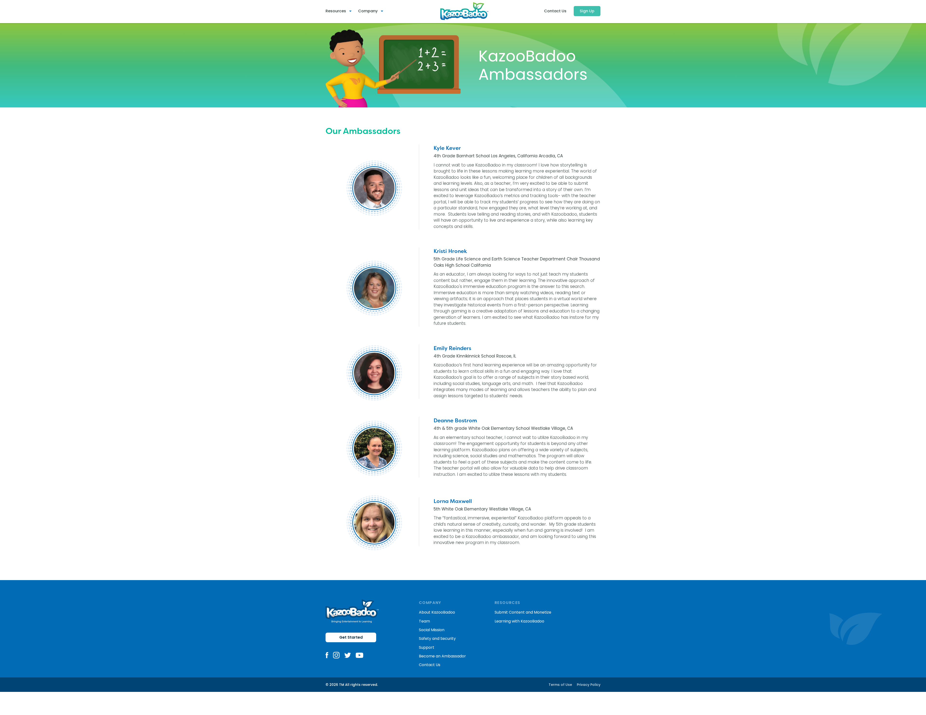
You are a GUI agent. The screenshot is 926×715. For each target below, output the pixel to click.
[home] (464, 11)
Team (424, 621)
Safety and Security (437, 638)
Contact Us (555, 11)
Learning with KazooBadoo (519, 621)
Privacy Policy (588, 684)
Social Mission (431, 630)
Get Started (351, 637)
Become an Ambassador (442, 656)
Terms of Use (560, 684)
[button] (341, 11)
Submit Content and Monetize (523, 612)
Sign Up (587, 11)
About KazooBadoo (437, 612)
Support (426, 647)
